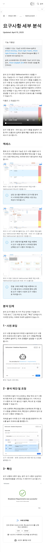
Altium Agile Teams (25, 51)
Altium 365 (12, 16)
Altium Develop (11, 51)
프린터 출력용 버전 (24, 540)
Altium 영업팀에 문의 (16, 63)
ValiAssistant (30, 16)
